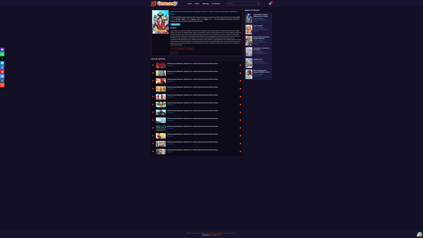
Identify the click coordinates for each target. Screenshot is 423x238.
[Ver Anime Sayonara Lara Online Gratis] (249, 63)
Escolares (265, 29)
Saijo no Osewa (258, 25)
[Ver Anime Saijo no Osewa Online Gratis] (249, 29)
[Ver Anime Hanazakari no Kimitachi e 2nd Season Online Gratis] (249, 52)
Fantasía (190, 48)
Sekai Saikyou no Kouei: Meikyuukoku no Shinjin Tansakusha (260, 15)
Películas (206, 4)
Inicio (190, 4)
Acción (174, 48)
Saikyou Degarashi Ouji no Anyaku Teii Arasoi (261, 37)
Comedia (260, 29)
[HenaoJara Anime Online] (164, 3)
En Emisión (216, 4)
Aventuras (182, 48)
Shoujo (265, 53)
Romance (255, 31)
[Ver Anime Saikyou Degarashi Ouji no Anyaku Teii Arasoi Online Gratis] (249, 40)
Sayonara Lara (257, 59)
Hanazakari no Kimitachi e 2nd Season (261, 48)
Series (197, 4)
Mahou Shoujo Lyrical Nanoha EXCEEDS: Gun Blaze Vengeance (262, 71)
